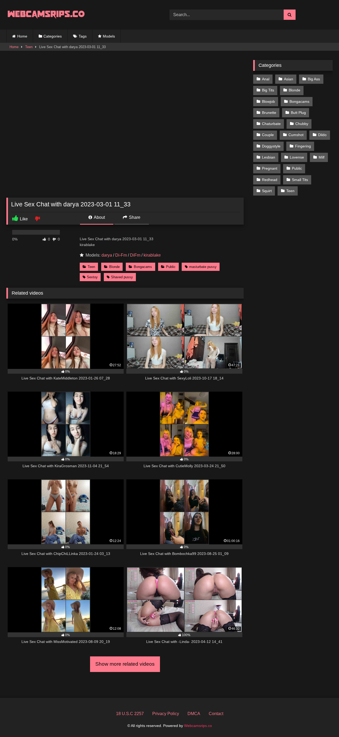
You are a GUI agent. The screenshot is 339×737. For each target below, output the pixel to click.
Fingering (303, 146)
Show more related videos (125, 664)
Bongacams (143, 267)
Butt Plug (298, 112)
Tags (83, 36)
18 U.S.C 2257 (130, 713)
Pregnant (269, 168)
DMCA (194, 713)
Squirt (267, 191)
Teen (29, 47)
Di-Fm (121, 255)
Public (171, 267)
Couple (268, 135)
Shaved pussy (122, 277)
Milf (321, 157)
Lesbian (268, 157)
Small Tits (300, 180)
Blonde (114, 267)
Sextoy (92, 277)
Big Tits (268, 90)
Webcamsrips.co (198, 726)
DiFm (135, 255)
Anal (265, 79)
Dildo (322, 135)
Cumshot (296, 135)
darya (106, 255)
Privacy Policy (165, 713)
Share (134, 217)
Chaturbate (271, 124)
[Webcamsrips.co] (46, 14)
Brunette (269, 112)
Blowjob (268, 101)
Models (109, 36)
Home (22, 36)
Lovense (297, 157)
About (99, 217)
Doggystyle (271, 146)
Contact (216, 713)
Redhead (269, 180)
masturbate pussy (203, 267)
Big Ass (314, 79)
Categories (52, 36)
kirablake (152, 255)
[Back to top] (322, 721)
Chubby (301, 124)
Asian (288, 79)
